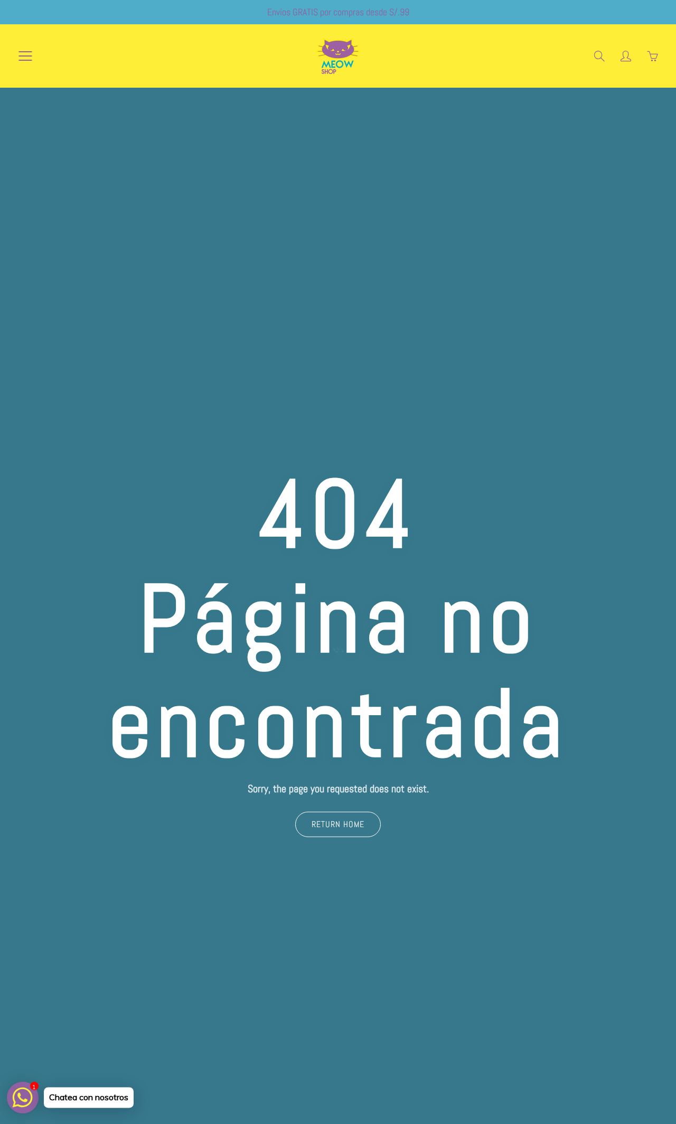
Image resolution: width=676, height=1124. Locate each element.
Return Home (338, 824)
